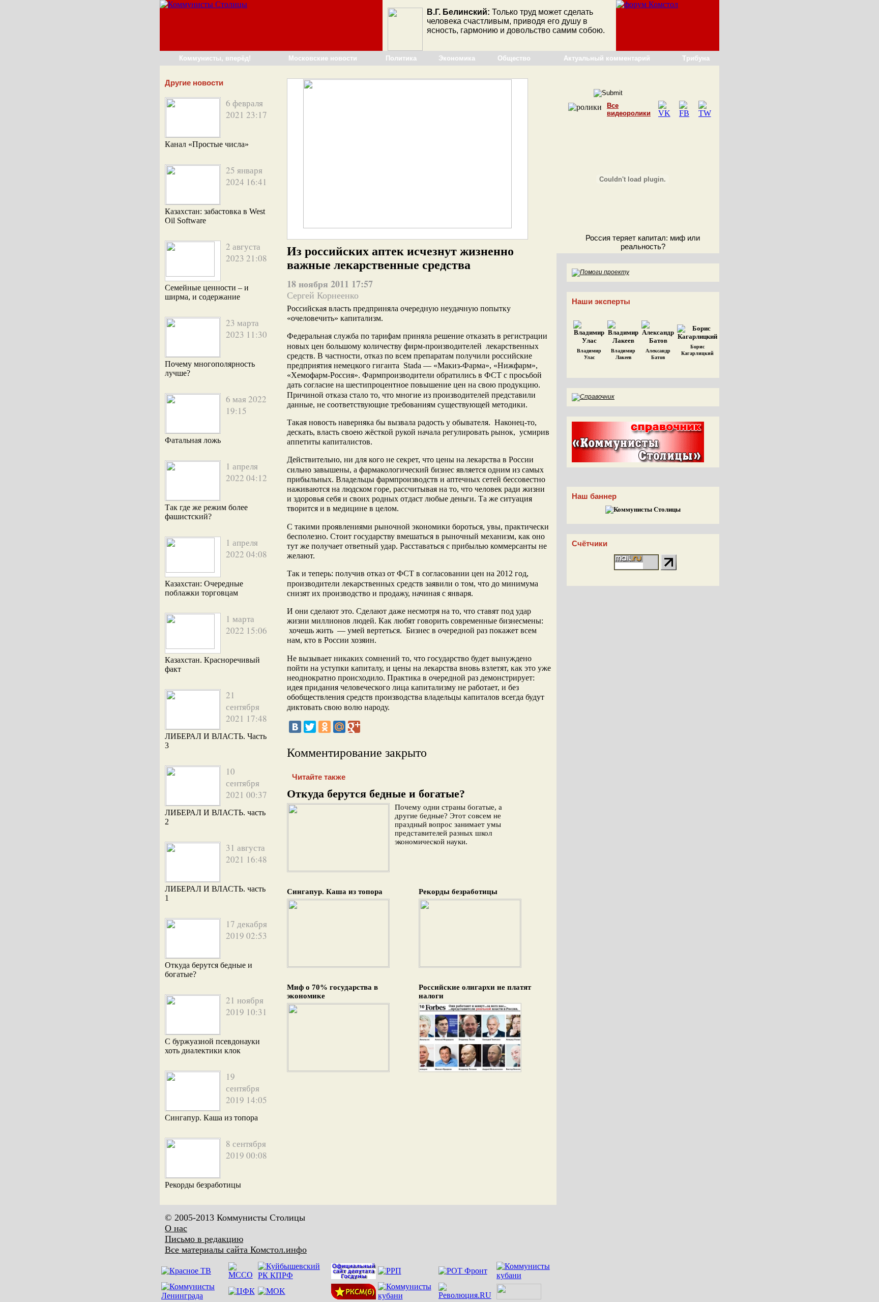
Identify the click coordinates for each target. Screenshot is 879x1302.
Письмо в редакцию (204, 1239)
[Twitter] (310, 727)
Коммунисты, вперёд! (215, 58)
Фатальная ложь (193, 440)
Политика (401, 58)
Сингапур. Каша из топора (211, 1117)
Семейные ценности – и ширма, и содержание (207, 292)
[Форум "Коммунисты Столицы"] (647, 4)
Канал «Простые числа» (207, 144)
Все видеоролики (629, 109)
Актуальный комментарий (607, 58)
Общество (514, 58)
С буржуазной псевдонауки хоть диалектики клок (212, 1046)
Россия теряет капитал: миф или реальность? (642, 242)
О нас (176, 1228)
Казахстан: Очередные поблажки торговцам (204, 588)
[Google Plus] (354, 727)
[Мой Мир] (339, 727)
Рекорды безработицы (203, 1184)
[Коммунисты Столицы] (203, 4)
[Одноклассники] (324, 727)
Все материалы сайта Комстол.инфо (236, 1250)
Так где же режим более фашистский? (206, 512)
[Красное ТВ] (186, 1270)
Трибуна (696, 58)
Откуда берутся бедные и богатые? (376, 793)
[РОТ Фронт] (462, 1270)
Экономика (456, 58)
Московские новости (322, 58)
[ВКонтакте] (295, 727)
